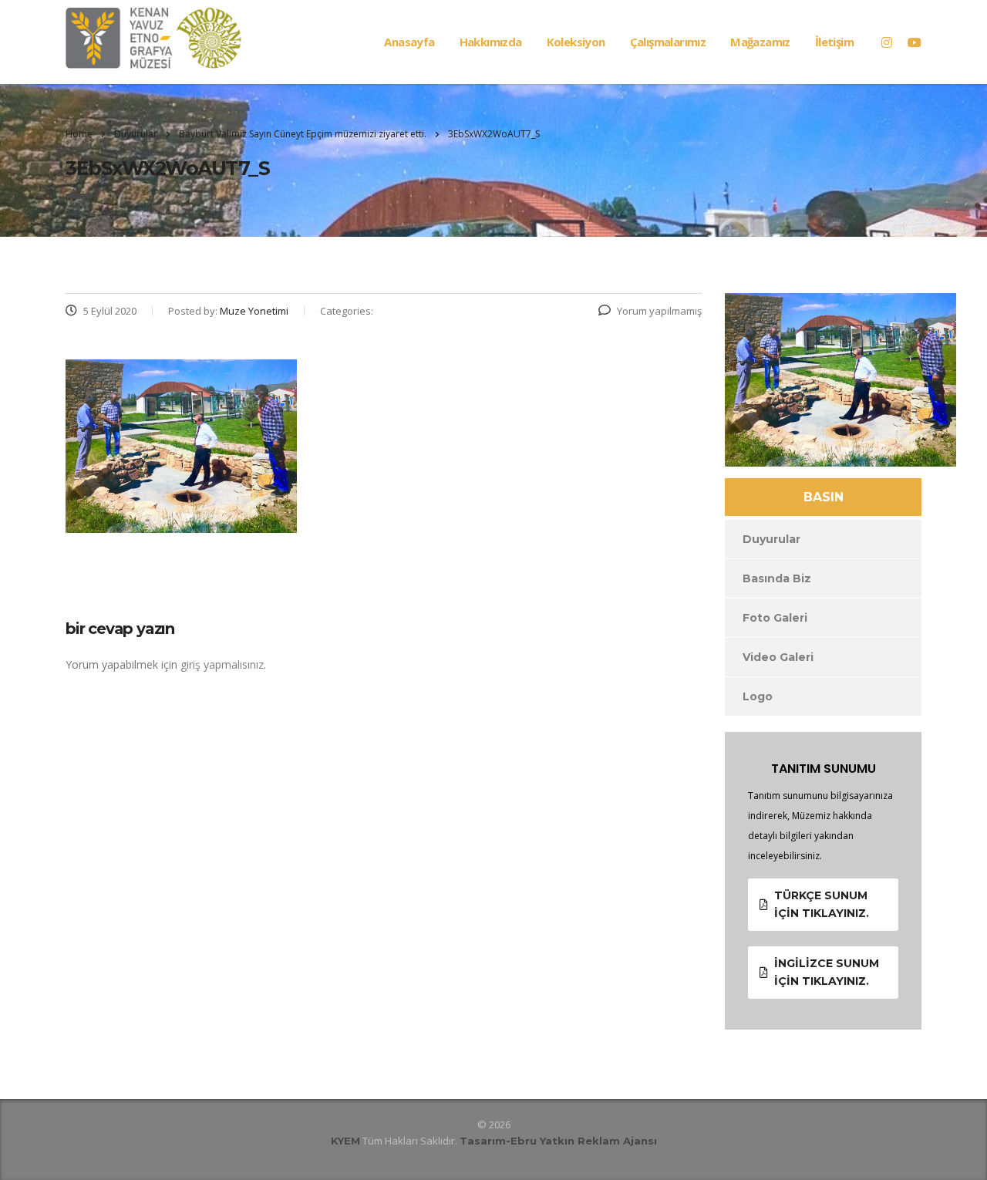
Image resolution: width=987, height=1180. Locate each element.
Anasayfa (409, 41)
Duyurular (771, 539)
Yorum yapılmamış (659, 311)
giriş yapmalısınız (222, 664)
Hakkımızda (491, 41)
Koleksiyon (576, 41)
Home (79, 133)
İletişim (834, 41)
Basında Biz (777, 578)
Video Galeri (778, 657)
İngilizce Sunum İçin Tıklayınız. (826, 972)
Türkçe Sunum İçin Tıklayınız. (821, 904)
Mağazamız (760, 41)
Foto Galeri (775, 618)
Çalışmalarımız (668, 41)
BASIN (823, 497)
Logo (758, 696)
